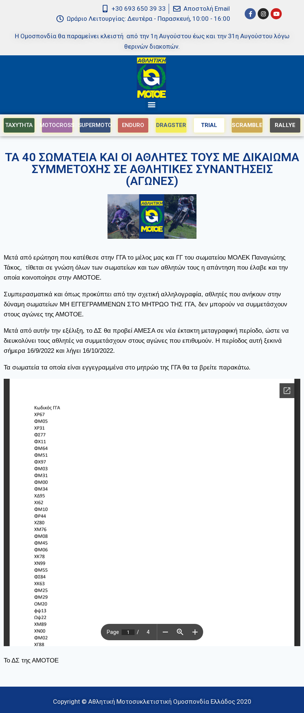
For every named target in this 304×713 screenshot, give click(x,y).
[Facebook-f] (250, 13)
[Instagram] (263, 13)
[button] (151, 104)
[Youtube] (276, 13)
